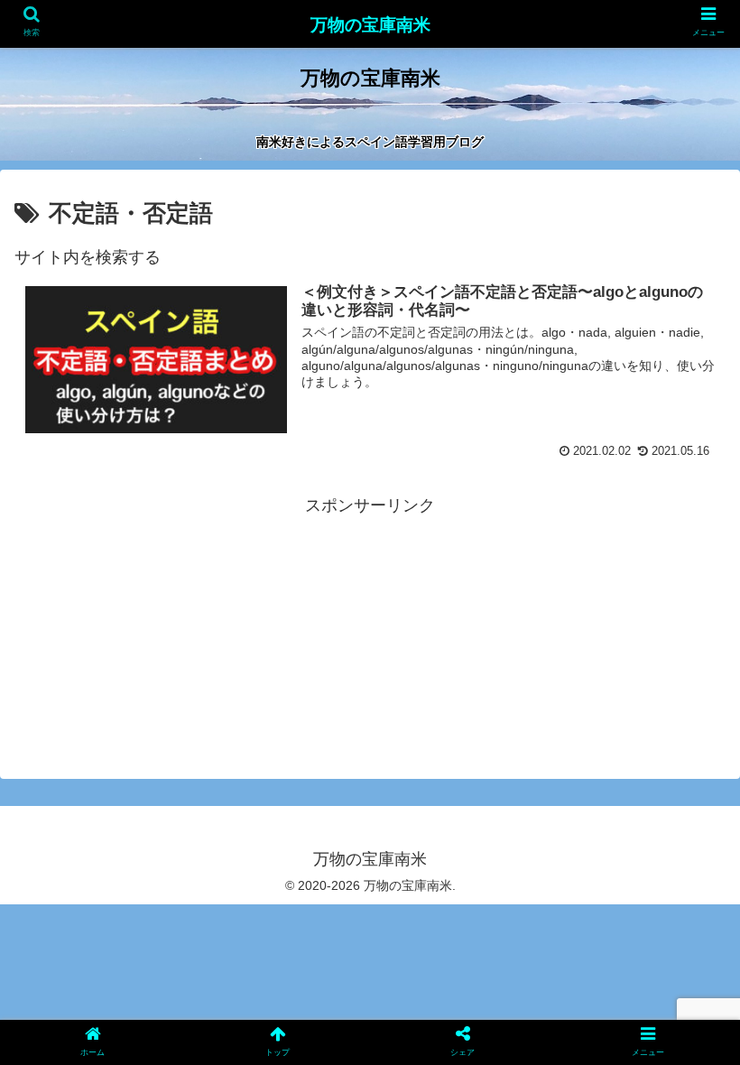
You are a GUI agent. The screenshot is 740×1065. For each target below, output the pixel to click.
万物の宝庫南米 (370, 24)
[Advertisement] (370, 601)
